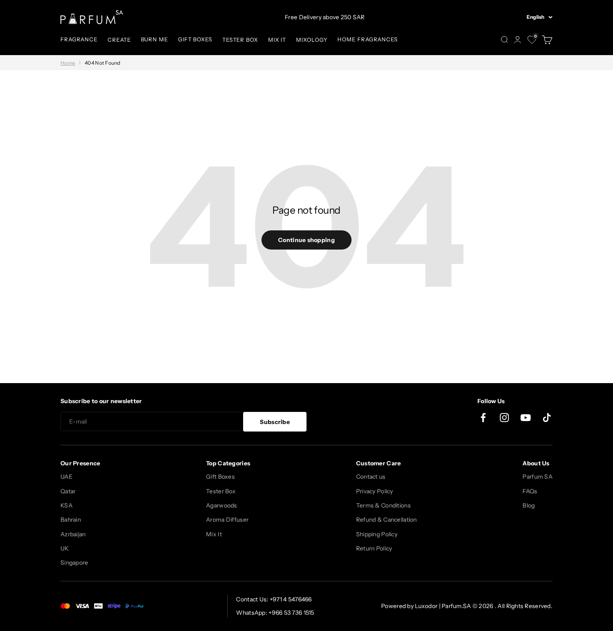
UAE (66, 476)
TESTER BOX (240, 39)
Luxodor (426, 606)
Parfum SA (538, 476)
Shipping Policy (376, 534)
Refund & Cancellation (386, 519)
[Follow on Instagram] (504, 417)
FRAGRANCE (79, 39)
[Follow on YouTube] (525, 417)
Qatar (67, 491)
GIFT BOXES (195, 39)
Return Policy (374, 548)
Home (67, 63)
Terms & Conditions (383, 505)
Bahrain (70, 519)
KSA (66, 505)
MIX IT (277, 39)
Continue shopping (306, 240)
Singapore (74, 562)
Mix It (214, 534)
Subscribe (275, 422)
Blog (529, 505)
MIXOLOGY (311, 39)
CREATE (119, 39)
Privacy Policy (374, 491)
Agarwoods (221, 505)
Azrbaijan (73, 534)
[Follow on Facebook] (483, 417)
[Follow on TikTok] (547, 417)
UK (64, 548)
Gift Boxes (220, 476)
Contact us (371, 476)
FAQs (530, 491)
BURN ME (154, 39)
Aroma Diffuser (227, 519)
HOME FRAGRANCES (367, 39)
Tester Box (221, 491)
